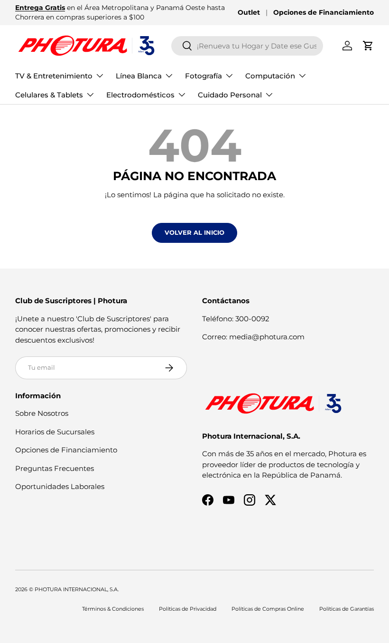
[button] (368, 45)
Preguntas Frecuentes (54, 468)
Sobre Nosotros (41, 413)
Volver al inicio (194, 232)
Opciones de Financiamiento (323, 12)
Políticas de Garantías (346, 608)
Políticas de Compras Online (268, 608)
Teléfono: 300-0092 (235, 318)
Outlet (249, 12)
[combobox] (247, 46)
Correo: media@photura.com (253, 336)
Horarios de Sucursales (54, 431)
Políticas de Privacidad (187, 608)
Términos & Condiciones (113, 608)
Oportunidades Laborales (59, 486)
